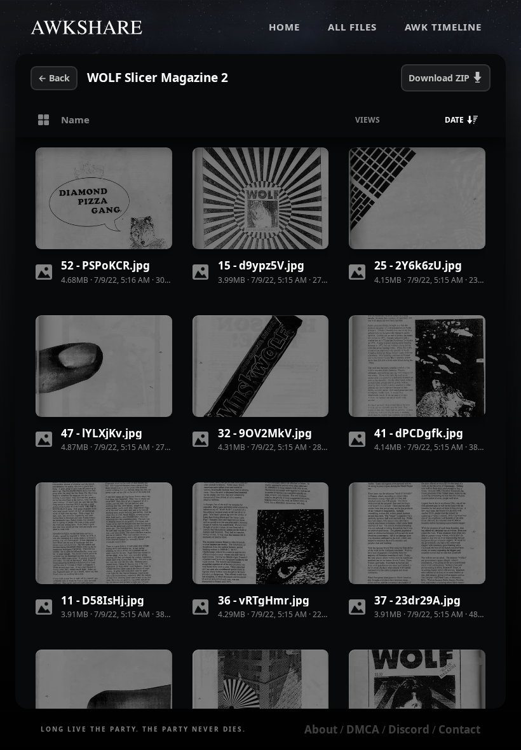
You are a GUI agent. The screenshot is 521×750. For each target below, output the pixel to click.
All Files (352, 26)
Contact (459, 729)
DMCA (362, 729)
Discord (409, 729)
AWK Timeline (443, 26)
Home (284, 26)
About (320, 729)
